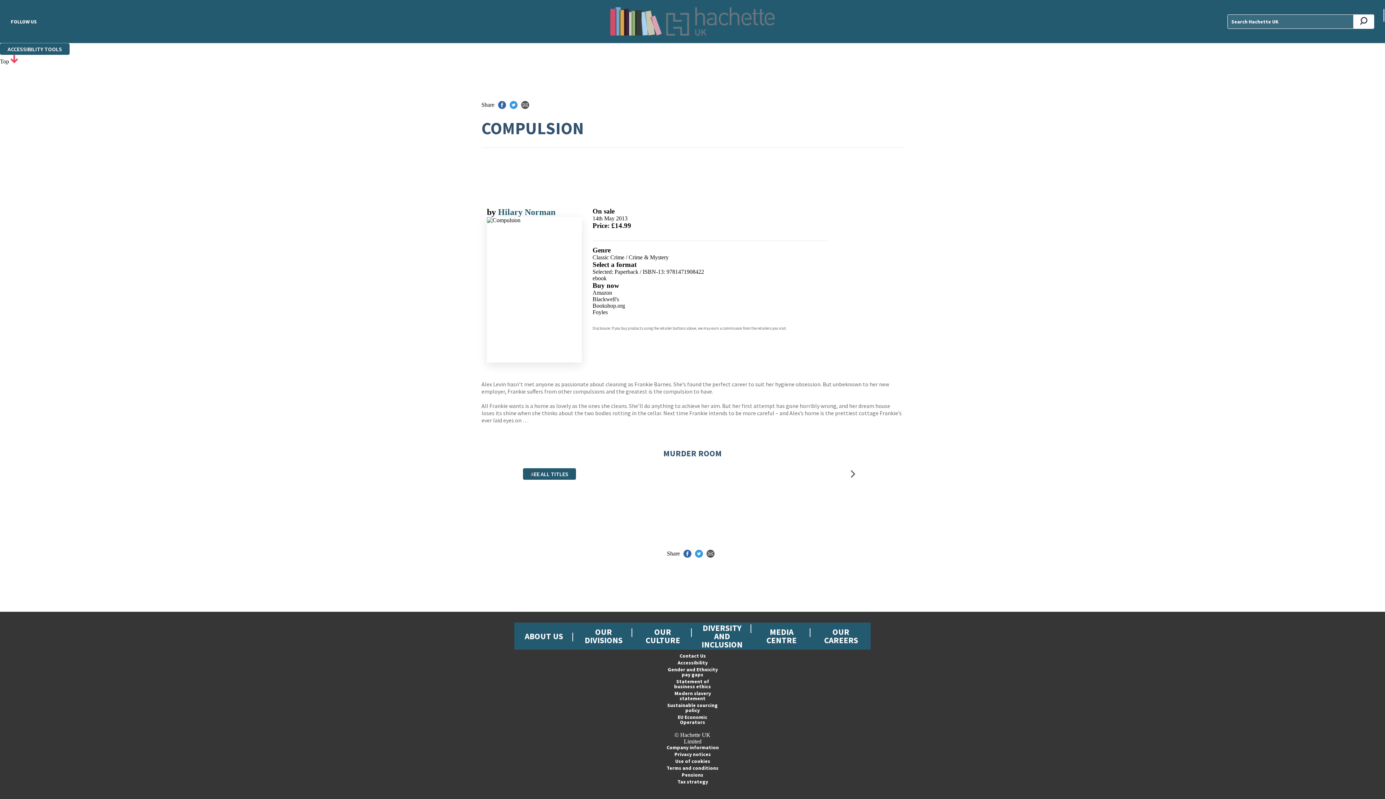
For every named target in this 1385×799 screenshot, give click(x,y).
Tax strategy (692, 781)
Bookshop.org (609, 306)
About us (544, 636)
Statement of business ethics (692, 684)
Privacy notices (692, 754)
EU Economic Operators (692, 719)
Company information (693, 747)
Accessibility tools (35, 49)
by (492, 212)
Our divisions (604, 636)
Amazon (602, 293)
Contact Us (693, 656)
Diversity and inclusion (722, 636)
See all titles (549, 474)
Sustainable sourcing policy (692, 708)
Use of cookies (692, 761)
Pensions (692, 775)
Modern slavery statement (692, 696)
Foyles (600, 312)
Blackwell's (606, 299)
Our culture (663, 636)
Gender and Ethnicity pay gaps (693, 672)
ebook (600, 278)
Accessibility (693, 662)
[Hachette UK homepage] (692, 21)
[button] (532, 473)
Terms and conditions (692, 768)
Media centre (781, 636)
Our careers (841, 636)
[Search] (1364, 21)
